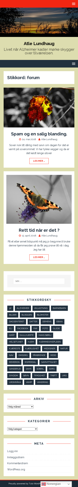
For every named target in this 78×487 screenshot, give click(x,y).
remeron (14, 362)
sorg (52, 369)
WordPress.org (16, 469)
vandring (42, 382)
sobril (40, 369)
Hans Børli (45, 335)
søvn (26, 375)
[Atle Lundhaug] (39, 34)
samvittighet (49, 362)
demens (46, 321)
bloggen (27, 315)
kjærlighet (32, 348)
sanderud (15, 369)
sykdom (13, 375)
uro (64, 375)
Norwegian (53, 483)
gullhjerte (27, 335)
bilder (13, 315)
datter (33, 321)
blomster (42, 315)
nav (11, 355)
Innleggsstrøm (15, 457)
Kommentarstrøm (17, 463)
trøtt (53, 375)
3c (10, 308)
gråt (12, 335)
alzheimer (23, 308)
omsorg (23, 355)
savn (28, 369)
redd (53, 355)
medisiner (49, 348)
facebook (22, 328)
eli (10, 328)
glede (56, 328)
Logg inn (12, 451)
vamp (29, 382)
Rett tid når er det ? (39, 230)
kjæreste (14, 348)
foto (45, 328)
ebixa (59, 321)
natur (64, 348)
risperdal (30, 362)
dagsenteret (16, 321)
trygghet (39, 375)
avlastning (41, 308)
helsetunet (16, 342)
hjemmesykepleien (50, 342)
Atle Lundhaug (49, 139)
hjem (31, 342)
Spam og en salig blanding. (39, 134)
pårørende (39, 355)
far (35, 328)
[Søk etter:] (39, 281)
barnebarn (59, 308)
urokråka (15, 382)
